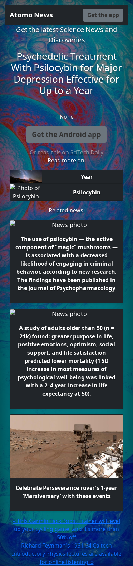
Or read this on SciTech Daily (66, 152)
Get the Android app (66, 134)
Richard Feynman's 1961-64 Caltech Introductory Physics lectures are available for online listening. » (66, 554)
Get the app (103, 15)
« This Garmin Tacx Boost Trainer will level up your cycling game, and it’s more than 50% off (66, 529)
